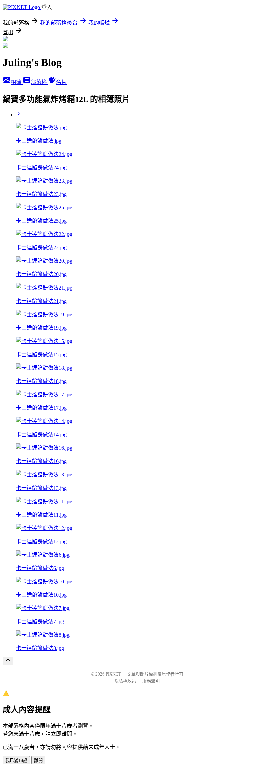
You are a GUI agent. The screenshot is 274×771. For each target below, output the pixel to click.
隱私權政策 (125, 680)
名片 (61, 82)
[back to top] (8, 661)
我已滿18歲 (16, 760)
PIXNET (113, 674)
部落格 (39, 82)
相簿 (17, 82)
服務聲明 (151, 680)
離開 (38, 760)
